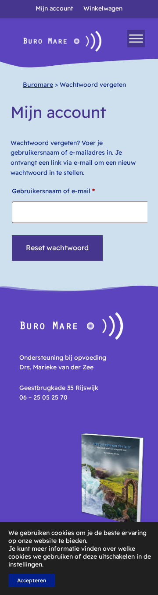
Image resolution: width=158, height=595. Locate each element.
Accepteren (31, 580)
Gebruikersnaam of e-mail (63, 191)
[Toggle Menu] (136, 39)
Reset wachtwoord (57, 247)
